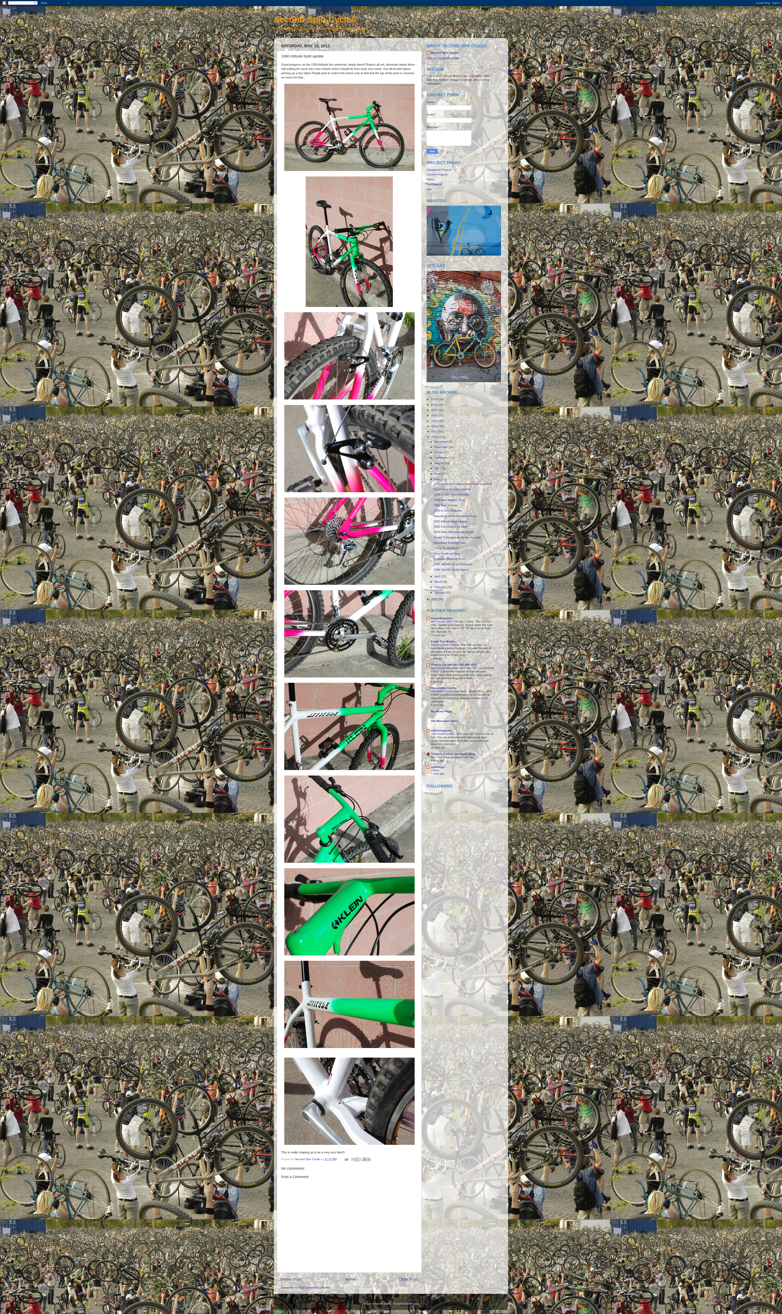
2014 (434, 426)
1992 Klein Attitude (446, 505)
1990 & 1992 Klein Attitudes (451, 494)
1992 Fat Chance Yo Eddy (450, 526)
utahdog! (437, 767)
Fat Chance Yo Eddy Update (452, 489)
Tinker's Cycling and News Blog (453, 754)
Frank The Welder (443, 641)
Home (350, 1279)
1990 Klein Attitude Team (450, 500)
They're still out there (447, 553)
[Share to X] (361, 1159)
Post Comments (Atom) (314, 1287)
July (437, 468)
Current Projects (437, 174)
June (438, 473)
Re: (433, 757)
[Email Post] (346, 1159)
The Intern (437, 691)
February (440, 587)
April (437, 576)
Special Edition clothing (445, 644)
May (437, 479)
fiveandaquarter (442, 618)
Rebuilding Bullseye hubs (450, 542)
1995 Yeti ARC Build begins (451, 569)
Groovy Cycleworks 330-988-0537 (454, 664)
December (441, 441)
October (440, 452)
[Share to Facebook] (365, 1159)
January (440, 592)
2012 (434, 437)
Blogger (414, 1303)
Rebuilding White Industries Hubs (455, 516)
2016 (434, 415)
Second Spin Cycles (315, 19)
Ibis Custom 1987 (442, 621)
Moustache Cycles (444, 688)
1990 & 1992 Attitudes (448, 510)
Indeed (435, 770)
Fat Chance (434, 184)
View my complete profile (443, 58)
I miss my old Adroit (446, 548)
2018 (434, 404)
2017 (434, 410)
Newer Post (291, 1279)
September (441, 457)
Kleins (430, 179)
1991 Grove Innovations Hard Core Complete (463, 483)
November (441, 447)
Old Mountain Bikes (444, 721)
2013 (434, 431)
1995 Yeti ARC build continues (453, 564)
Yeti (429, 189)
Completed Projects (439, 169)
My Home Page (441, 711)
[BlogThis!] (357, 1159)
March (438, 581)
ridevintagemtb (441, 730)
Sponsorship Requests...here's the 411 (454, 668)
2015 (434, 421)
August (439, 463)
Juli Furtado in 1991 (443, 733)
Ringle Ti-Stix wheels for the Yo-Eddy (457, 537)
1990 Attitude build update (450, 521)
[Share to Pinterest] (369, 1159)
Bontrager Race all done (449, 558)
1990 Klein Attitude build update (454, 532)
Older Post (408, 1279)
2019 (434, 399)
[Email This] (353, 1159)
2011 (434, 599)
